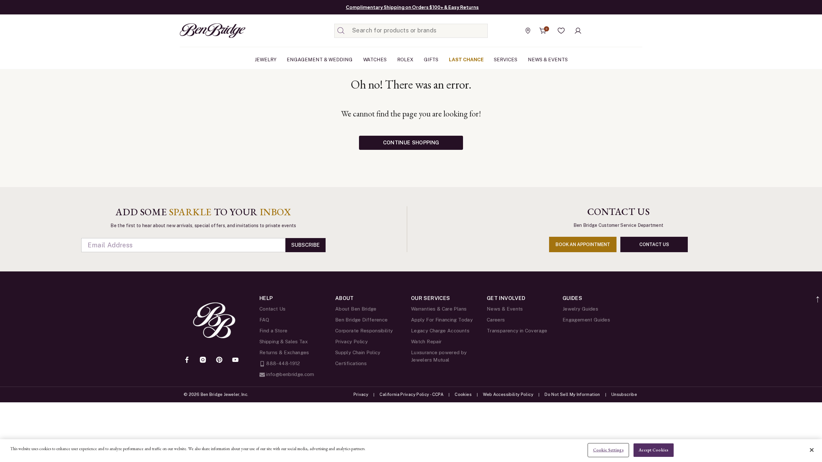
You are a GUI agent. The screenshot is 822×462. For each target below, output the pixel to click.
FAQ (264, 319)
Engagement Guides (586, 319)
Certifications (351, 363)
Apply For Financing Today (442, 319)
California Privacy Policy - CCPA (411, 394)
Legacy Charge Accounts (440, 330)
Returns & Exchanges (284, 352)
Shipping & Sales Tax (283, 341)
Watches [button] (375, 59)
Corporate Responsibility (364, 330)
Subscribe (305, 245)
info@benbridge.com (289, 374)
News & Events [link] (548, 59)
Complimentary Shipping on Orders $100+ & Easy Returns (412, 7)
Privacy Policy (351, 341)
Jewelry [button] (265, 59)
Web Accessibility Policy (508, 394)
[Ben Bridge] (201, 30)
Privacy (361, 394)
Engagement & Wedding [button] (320, 59)
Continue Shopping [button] (411, 143)
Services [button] (505, 59)
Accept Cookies (653, 450)
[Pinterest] (219, 360)
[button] (561, 31)
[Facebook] (187, 360)
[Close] (812, 450)
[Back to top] (818, 296)
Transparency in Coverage (517, 330)
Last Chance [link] (466, 59)
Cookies (463, 394)
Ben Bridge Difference (361, 319)
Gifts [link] (431, 59)
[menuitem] (265, 59)
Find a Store (273, 330)
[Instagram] (203, 360)
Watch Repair (426, 341)
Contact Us (272, 309)
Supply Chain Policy (357, 352)
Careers (496, 319)
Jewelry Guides (580, 309)
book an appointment (582, 244)
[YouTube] (235, 360)
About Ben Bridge (356, 309)
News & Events (505, 309)
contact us (654, 244)
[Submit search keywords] (341, 31)
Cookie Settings (608, 450)
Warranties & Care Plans (439, 309)
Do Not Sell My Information (572, 394)
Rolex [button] (405, 59)
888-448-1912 (282, 363)
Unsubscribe (624, 394)
